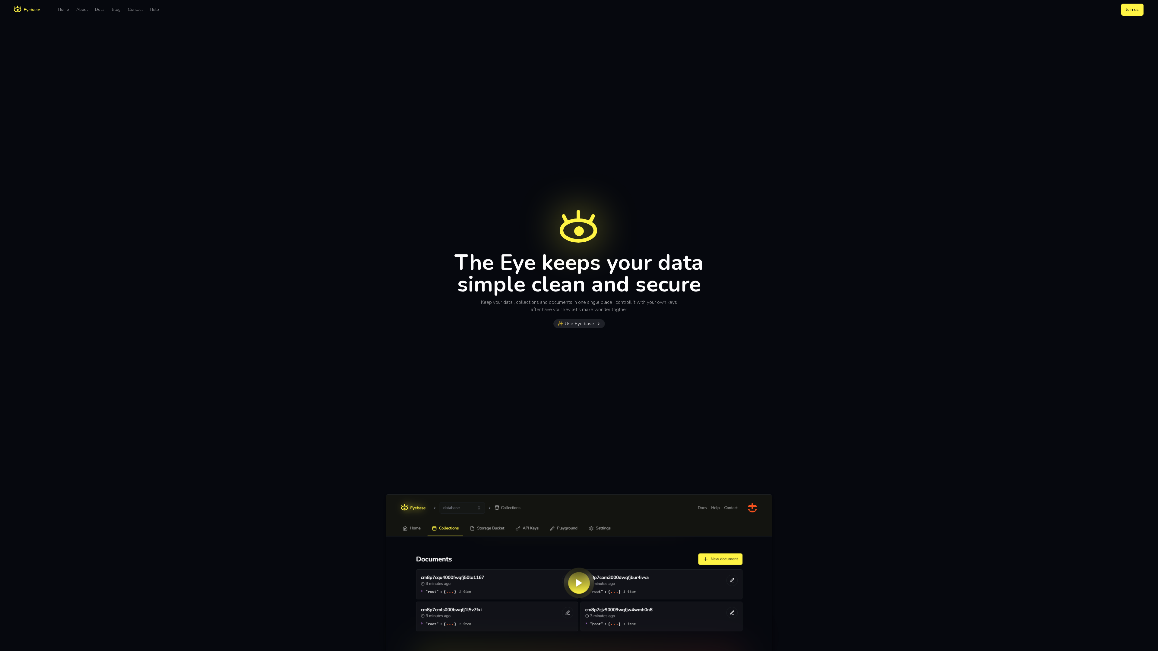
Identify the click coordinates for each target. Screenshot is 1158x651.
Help (154, 9)
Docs (100, 9)
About (82, 9)
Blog (116, 9)
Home (63, 9)
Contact (135, 9)
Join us (1132, 9)
